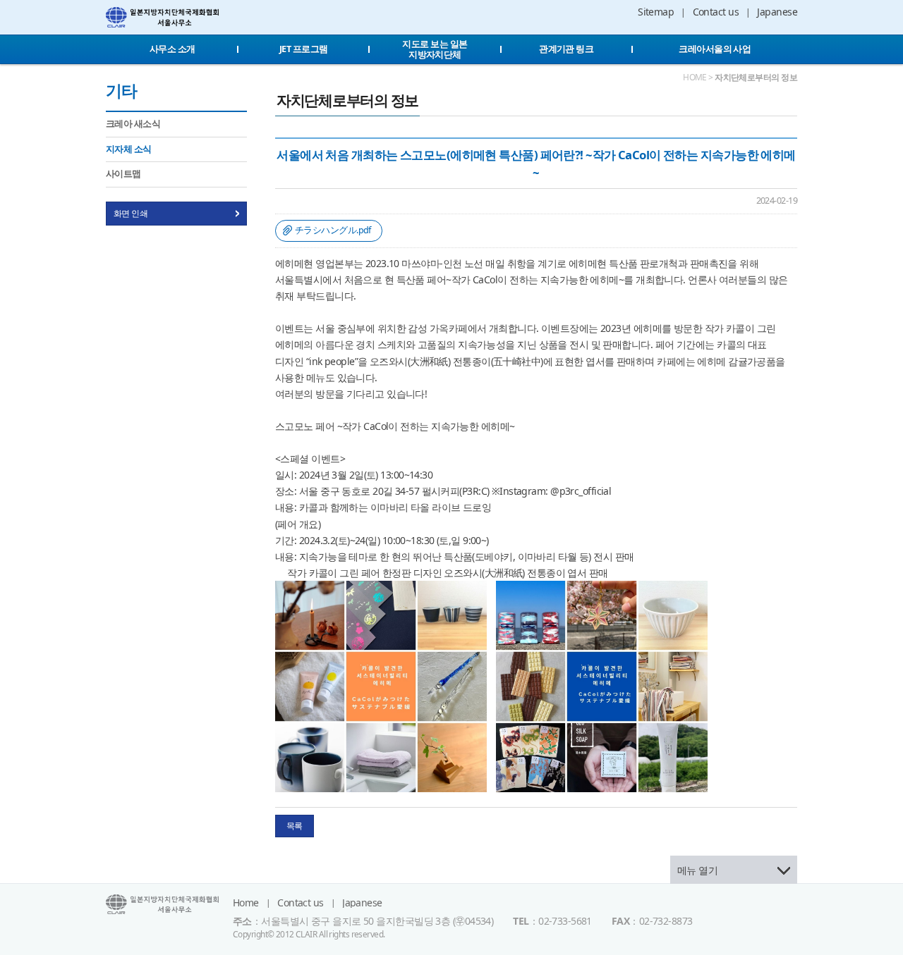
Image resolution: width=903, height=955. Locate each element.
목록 (294, 825)
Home (246, 902)
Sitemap (656, 11)
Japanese (777, 11)
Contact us (716, 11)
